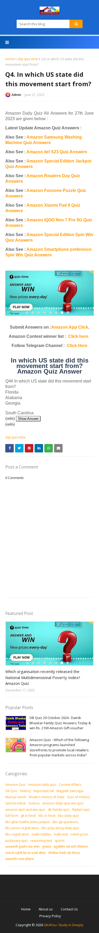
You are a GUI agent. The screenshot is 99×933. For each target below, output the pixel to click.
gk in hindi (28, 815)
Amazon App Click (69, 327)
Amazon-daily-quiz (42, 784)
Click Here (77, 345)
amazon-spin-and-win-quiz (25, 809)
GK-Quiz (11, 791)
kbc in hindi (47, 815)
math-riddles (41, 834)
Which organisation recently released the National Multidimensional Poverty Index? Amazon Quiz (42, 677)
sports (59, 840)
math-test (61, 834)
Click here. (78, 336)
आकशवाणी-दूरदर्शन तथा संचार (22, 846)
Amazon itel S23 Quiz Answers (56, 152)
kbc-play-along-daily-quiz (60, 828)
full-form (11, 815)
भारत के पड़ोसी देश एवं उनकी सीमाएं (25, 853)
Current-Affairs (70, 784)
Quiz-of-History (78, 797)
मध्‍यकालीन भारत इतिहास (19, 859)
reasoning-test (41, 840)
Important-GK (44, 791)
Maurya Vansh (15, 797)
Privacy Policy (50, 916)
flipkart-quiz (81, 809)
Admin (16, 95)
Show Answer (28, 419)
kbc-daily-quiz (68, 815)
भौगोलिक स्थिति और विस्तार (64, 853)
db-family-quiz (58, 809)
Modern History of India (46, 797)
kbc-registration (17, 834)
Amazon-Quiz (15, 784)
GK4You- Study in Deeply (63, 924)
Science (34, 803)
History (25, 791)
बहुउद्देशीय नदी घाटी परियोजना (71, 846)
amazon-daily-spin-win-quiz (62, 803)
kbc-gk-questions (65, 822)
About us (46, 909)
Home (10, 59)
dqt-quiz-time (28, 59)
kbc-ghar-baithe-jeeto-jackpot (27, 822)
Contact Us (69, 909)
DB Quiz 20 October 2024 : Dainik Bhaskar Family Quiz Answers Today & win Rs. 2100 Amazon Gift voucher (60, 722)
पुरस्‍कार (46, 846)
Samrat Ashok (15, 803)
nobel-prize (79, 834)
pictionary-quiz (16, 840)
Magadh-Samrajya (69, 791)
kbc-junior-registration (22, 828)
